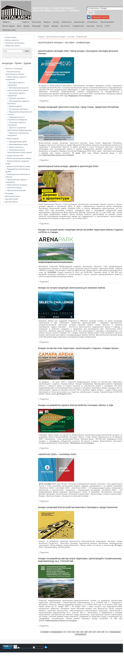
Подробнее (44, 101)
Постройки (9, 193)
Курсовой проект (11, 199)
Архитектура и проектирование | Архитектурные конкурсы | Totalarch (56, 9)
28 (99, 632)
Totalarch (5, 22)
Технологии (36, 22)
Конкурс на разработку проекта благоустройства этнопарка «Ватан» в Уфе (75, 405)
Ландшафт (36, 26)
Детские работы (11, 202)
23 (78, 632)
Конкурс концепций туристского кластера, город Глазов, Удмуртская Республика (78, 107)
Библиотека (66, 22)
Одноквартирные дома (18, 142)
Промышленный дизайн (16, 190)
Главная (41, 37)
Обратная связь (9, 30)
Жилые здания (8, 26)
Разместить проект (12, 46)
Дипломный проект (12, 196)
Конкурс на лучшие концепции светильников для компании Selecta (71, 288)
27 (95, 632)
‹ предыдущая (57, 632)
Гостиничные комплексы (18, 109)
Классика (90, 26)
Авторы (56, 22)
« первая (45, 632)
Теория (46, 26)
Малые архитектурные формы (19, 158)
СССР (107, 26)
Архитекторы (79, 22)
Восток (99, 26)
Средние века (78, 26)
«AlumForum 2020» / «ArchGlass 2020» (57, 454)
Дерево (27, 26)
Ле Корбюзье (92, 22)
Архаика (54, 26)
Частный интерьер (14, 188)
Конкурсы (16, 22)
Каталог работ (10, 37)
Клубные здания (15, 106)
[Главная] (16, 10)
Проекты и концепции (13, 68)
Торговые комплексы (17, 98)
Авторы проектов (12, 40)
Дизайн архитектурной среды (18, 166)
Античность (65, 26)
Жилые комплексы (16, 147)
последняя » (81, 634)
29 (103, 632)
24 (82, 632)
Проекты (47, 22)
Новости (25, 22)
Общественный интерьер (17, 185)
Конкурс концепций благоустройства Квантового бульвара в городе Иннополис (78, 507)
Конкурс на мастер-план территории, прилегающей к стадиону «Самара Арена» (78, 348)
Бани (19, 26)
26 (91, 632)
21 (70, 632)
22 (74, 632)
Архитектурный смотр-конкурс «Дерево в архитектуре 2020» (68, 166)
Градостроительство (15, 155)
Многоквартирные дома (18, 144)
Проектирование (107, 22)
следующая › (116, 632)
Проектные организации (14, 43)
